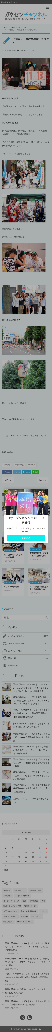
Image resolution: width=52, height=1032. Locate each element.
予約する (26, 538)
